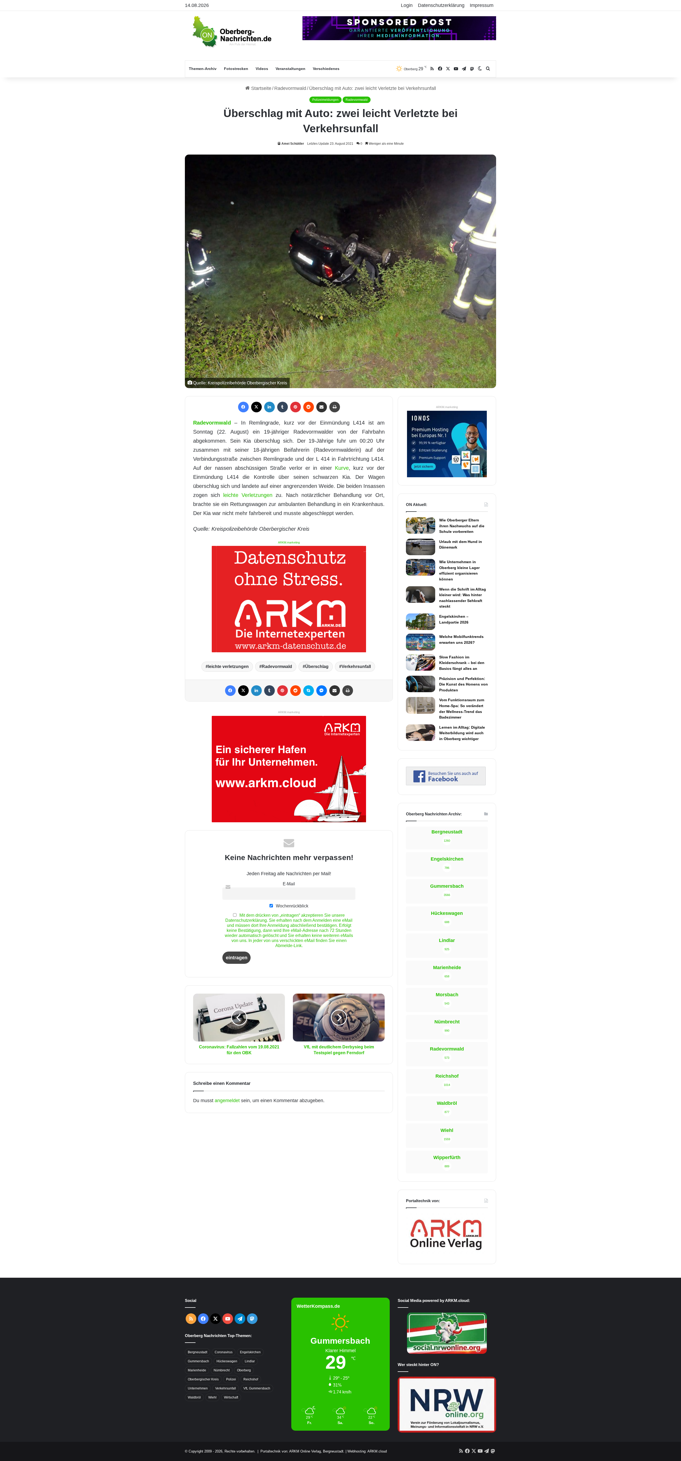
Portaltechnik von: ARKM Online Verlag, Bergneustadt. (302, 1451)
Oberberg (244, 1370)
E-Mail (289, 883)
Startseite (260, 88)
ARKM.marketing (289, 542)
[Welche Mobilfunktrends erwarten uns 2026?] (420, 642)
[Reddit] (308, 407)
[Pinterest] (295, 407)
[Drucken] (334, 407)
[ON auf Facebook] (446, 783)
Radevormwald (290, 88)
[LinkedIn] (269, 407)
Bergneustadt (197, 1352)
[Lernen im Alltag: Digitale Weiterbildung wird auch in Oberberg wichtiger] (420, 732)
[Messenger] (321, 690)
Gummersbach (198, 1361)
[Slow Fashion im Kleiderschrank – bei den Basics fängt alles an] (420, 662)
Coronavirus (223, 1352)
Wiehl (212, 1397)
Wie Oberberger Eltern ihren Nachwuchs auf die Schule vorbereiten (461, 526)
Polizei (231, 1379)
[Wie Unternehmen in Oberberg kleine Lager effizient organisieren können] (420, 567)
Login (407, 5)
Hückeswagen (227, 1361)
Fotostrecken (236, 69)
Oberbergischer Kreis (203, 1379)
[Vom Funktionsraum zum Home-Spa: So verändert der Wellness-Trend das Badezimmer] (420, 705)
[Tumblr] (282, 407)
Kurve (342, 468)
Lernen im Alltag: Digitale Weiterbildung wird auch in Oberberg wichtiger (462, 733)
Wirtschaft (231, 1397)
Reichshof (250, 1379)
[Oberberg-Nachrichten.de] (231, 31)
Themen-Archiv (203, 69)
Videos (262, 69)
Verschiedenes (326, 69)
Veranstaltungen (290, 69)
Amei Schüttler (292, 144)
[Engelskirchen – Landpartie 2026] (420, 621)
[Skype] (308, 690)
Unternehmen (198, 1388)
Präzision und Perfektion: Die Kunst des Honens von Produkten (463, 684)
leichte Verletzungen (247, 495)
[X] (256, 407)
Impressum (481, 5)
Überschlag (317, 666)
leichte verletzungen (228, 666)
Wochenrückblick (291, 905)
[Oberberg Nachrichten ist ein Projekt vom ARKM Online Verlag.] (446, 1253)
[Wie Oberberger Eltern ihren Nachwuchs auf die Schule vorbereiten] (420, 525)
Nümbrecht (222, 1370)
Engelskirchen (250, 1352)
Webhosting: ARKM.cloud (367, 1451)
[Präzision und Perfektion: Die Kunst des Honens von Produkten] (420, 684)
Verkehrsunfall (356, 666)
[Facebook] (243, 407)
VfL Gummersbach (256, 1388)
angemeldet (227, 1100)
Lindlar (250, 1361)
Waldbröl (194, 1397)
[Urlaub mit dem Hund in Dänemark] (420, 547)
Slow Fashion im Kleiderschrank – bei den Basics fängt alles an (461, 663)
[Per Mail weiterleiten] (321, 407)
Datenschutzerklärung (441, 5)
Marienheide (197, 1370)
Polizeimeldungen (325, 100)
